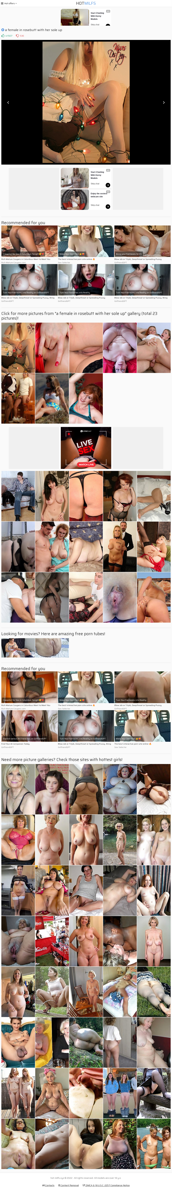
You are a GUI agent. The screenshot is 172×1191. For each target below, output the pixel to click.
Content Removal (69, 1185)
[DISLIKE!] (17, 35)
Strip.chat (95, 24)
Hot (86, 3)
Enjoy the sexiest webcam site (99, 195)
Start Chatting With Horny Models (97, 16)
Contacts (49, 1185)
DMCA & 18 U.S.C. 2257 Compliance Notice (107, 1185)
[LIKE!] (2, 35)
